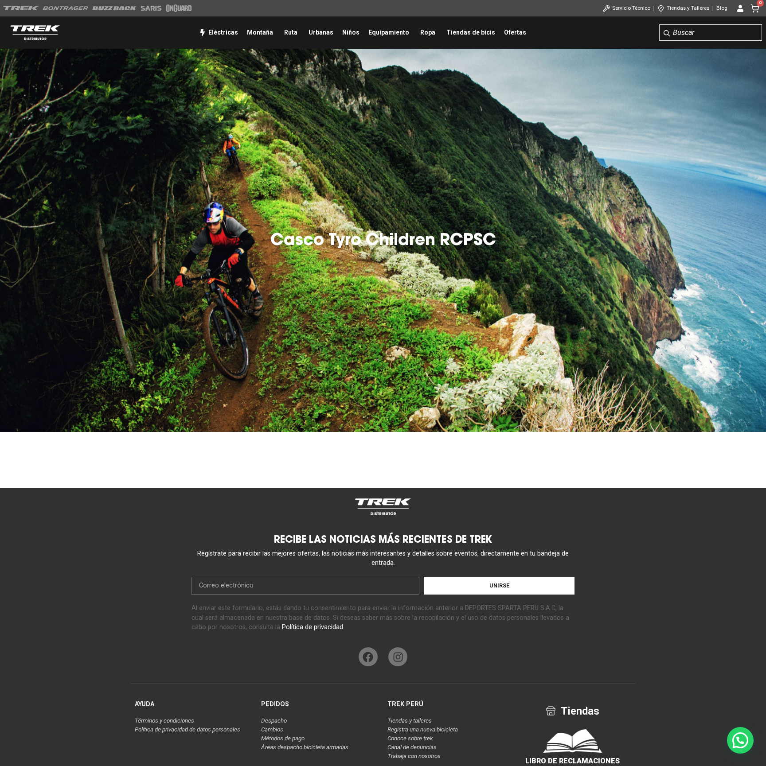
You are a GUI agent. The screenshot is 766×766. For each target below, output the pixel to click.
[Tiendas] (551, 711)
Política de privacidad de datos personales (187, 729)
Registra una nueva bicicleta (422, 729)
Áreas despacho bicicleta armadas (304, 747)
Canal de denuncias (412, 747)
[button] (740, 740)
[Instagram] (397, 656)
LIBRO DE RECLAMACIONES (572, 761)
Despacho (274, 720)
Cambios (272, 729)
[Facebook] (368, 656)
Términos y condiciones (164, 720)
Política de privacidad (312, 627)
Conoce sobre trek (410, 738)
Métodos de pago (283, 738)
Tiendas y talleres (409, 720)
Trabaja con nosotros (414, 756)
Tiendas (580, 711)
